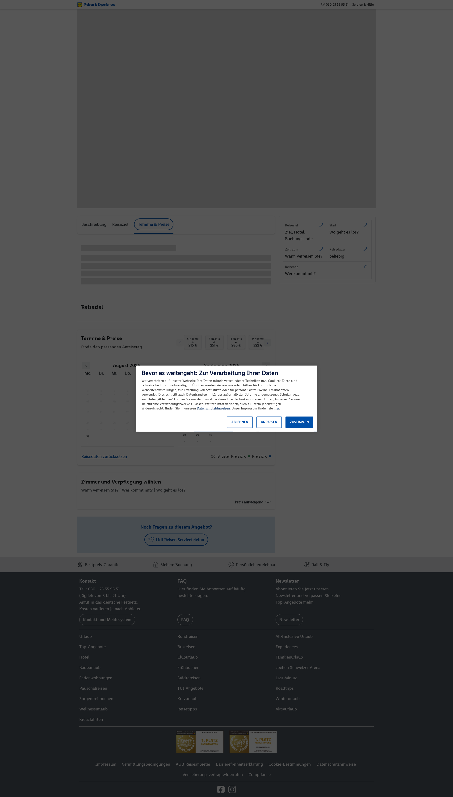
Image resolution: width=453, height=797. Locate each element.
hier (276, 408)
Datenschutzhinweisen (213, 408)
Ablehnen (239, 422)
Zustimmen (299, 422)
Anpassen (269, 422)
